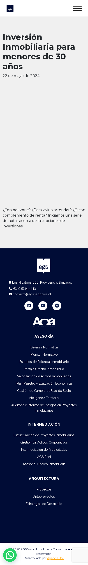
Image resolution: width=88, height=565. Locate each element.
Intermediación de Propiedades (44, 449)
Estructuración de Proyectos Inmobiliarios (44, 435)
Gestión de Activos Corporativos (44, 442)
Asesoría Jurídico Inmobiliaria (44, 464)
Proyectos (44, 489)
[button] (10, 555)
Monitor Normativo (44, 354)
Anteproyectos (44, 496)
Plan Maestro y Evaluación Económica (44, 383)
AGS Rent (44, 457)
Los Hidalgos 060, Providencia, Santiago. (41, 282)
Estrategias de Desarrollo (44, 504)
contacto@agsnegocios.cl (31, 294)
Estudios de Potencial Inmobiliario (44, 362)
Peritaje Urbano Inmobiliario (44, 369)
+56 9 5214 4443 (24, 288)
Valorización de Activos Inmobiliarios (44, 376)
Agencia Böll (55, 558)
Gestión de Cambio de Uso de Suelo (44, 390)
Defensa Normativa (44, 347)
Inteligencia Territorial (44, 398)
